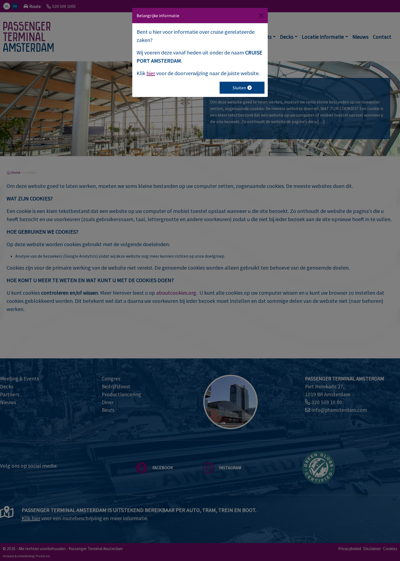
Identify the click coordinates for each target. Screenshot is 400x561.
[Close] (261, 15)
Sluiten (239, 87)
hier (150, 73)
